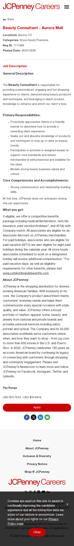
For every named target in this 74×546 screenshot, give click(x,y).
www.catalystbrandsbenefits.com (26, 273)
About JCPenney (37, 448)
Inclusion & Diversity (37, 456)
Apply (37, 407)
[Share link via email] (47, 417)
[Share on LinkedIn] (40, 417)
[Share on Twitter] (33, 417)
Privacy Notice (37, 464)
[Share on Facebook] (26, 417)
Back (11, 19)
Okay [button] (37, 532)
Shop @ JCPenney (37, 472)
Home (37, 440)
